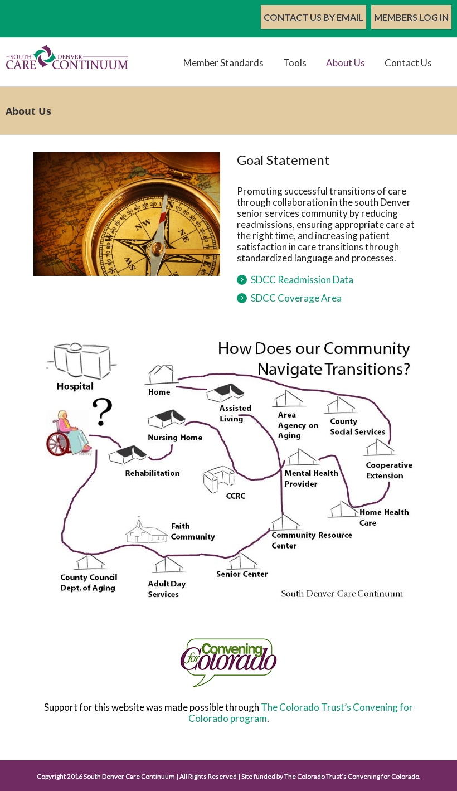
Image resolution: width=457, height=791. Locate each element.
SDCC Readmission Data (302, 279)
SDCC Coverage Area (296, 298)
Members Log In (411, 17)
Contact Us (408, 63)
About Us (345, 63)
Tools (295, 63)
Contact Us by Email (313, 17)
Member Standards (223, 63)
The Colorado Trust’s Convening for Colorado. (352, 776)
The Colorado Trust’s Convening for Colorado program (301, 712)
